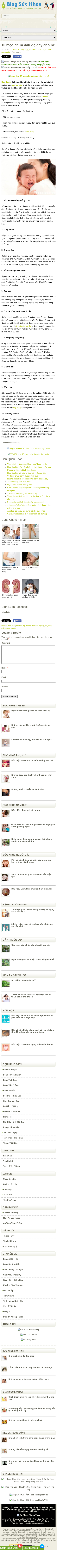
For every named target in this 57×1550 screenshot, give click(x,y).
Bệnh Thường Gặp (20, 50)
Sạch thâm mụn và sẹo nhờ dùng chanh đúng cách (31, 1398)
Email (4, 677)
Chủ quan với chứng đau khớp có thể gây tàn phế (31, 1462)
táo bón (45, 97)
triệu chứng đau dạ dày (25, 626)
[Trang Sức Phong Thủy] (28, 448)
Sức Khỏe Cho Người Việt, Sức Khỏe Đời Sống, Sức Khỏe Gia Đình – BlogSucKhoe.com (30, 1520)
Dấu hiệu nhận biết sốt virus (25, 810)
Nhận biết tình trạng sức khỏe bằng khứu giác (31, 1438)
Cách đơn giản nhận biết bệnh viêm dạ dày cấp (27, 514)
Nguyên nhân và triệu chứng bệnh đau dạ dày (26, 473)
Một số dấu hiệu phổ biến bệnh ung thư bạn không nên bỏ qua (31, 861)
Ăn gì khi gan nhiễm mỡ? (24, 980)
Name (4, 668)
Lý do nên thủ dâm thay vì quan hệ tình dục (30, 1367)
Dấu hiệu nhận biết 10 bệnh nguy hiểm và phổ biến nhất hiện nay (32, 1016)
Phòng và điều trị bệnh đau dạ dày (21, 470)
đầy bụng (17, 408)
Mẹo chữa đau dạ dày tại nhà (19, 485)
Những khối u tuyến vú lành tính (27, 789)
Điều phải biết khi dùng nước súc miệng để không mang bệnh (33, 825)
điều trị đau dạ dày (24, 326)
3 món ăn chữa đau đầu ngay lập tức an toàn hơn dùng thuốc (31, 996)
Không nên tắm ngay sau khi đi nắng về (28, 1449)
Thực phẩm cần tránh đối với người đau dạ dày (27, 464)
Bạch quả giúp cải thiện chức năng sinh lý (32, 959)
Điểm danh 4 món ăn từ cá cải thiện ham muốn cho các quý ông (31, 840)
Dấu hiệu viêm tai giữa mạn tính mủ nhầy (31, 889)
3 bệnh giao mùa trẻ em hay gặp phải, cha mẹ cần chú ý (32, 925)
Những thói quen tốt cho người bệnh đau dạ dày (27, 479)
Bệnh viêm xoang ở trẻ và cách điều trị (30, 711)
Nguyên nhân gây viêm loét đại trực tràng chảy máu (29, 467)
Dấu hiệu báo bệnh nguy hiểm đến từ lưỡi (32, 1044)
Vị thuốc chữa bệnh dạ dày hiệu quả (22, 476)
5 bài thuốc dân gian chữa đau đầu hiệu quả (31, 875)
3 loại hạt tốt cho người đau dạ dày (22, 493)
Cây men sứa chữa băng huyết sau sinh (31, 945)
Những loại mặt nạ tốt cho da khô (25, 1420)
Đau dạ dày (6, 82)
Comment (5, 643)
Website (4, 687)
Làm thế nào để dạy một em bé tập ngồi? (31, 739)
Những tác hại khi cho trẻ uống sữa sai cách (31, 726)
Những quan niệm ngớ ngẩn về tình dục (28, 1379)
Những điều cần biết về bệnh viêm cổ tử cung (31, 776)
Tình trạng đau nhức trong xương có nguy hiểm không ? (32, 910)
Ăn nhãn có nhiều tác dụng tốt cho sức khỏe (26, 511)
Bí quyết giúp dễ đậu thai (21, 1356)
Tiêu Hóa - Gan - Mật (37, 50)
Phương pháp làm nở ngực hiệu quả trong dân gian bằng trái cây (31, 1409)
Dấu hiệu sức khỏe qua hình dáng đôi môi (32, 760)
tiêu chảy (30, 132)
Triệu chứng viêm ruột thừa (19, 482)
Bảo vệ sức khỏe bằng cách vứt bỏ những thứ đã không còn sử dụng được (32, 1031)
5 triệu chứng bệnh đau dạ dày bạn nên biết (25, 502)
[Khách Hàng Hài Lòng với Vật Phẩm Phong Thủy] (28, 1329)
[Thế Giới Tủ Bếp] (28, 1335)
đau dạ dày (17, 85)
